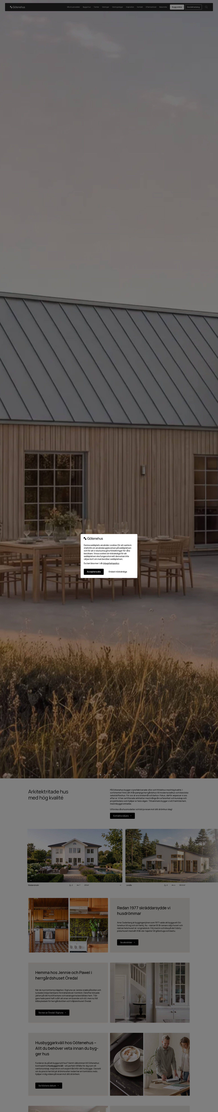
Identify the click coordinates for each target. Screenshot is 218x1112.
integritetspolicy (111, 563)
